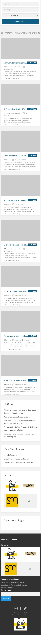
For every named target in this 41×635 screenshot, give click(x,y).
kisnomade (29, 249)
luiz (16, 204)
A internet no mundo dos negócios (17, 417)
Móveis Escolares (10, 455)
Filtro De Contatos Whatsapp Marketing (21, 291)
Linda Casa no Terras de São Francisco (18, 462)
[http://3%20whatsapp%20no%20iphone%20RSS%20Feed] (1, 35)
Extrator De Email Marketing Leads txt (20, 245)
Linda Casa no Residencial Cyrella (16, 459)
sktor (27, 67)
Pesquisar (21, 21)
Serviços (8, 160)
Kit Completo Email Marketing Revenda (21, 336)
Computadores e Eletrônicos (13, 67)
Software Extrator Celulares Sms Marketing (22, 200)
